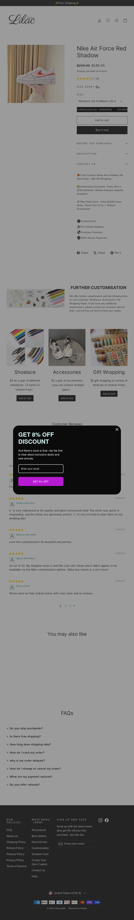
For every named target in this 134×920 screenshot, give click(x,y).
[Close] (117, 429)
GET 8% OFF (41, 481)
